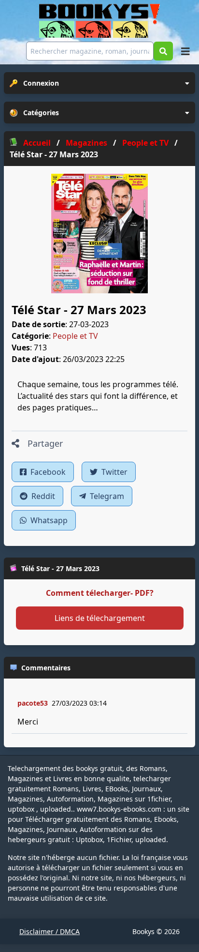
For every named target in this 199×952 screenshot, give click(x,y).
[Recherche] (163, 51)
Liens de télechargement (100, 618)
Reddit (42, 496)
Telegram (106, 496)
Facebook (47, 472)
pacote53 (32, 703)
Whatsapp (48, 520)
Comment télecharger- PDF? (100, 593)
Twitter (114, 472)
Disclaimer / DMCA (49, 931)
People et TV (75, 336)
